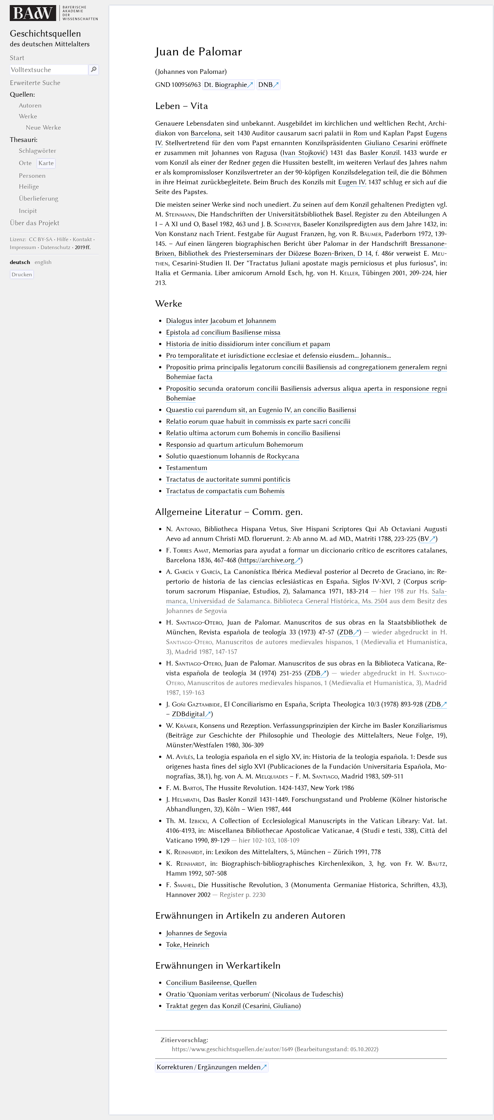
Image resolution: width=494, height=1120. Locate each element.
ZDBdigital (188, 714)
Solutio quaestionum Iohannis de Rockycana (232, 456)
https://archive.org (267, 560)
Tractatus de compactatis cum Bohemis (225, 491)
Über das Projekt (35, 223)
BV (424, 538)
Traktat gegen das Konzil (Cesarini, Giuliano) (233, 1006)
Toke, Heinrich (187, 944)
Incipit (28, 211)
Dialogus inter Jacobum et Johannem (221, 320)
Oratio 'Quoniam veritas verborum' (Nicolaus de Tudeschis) (254, 994)
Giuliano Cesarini (391, 143)
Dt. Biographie (225, 84)
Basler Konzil (379, 152)
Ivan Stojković (303, 152)
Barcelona (206, 133)
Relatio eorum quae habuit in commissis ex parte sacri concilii (258, 421)
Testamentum (186, 467)
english (43, 262)
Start (17, 58)
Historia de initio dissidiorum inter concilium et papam (248, 344)
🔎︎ (93, 70)
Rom (360, 133)
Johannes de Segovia (196, 933)
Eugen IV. (352, 182)
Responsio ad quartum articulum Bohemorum (234, 444)
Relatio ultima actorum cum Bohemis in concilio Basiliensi (253, 433)
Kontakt (82, 239)
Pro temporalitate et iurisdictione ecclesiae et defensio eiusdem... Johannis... (278, 355)
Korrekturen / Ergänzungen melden (209, 1067)
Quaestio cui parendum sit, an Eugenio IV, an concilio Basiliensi (261, 410)
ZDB (346, 632)
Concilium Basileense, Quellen (211, 982)
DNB (265, 84)
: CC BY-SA (31, 239)
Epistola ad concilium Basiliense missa (223, 332)
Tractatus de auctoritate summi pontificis (228, 479)
